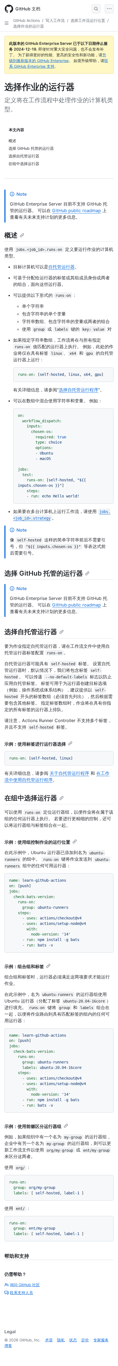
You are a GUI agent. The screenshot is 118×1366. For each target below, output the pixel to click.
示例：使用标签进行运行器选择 (35, 744)
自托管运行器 (61, 266)
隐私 (61, 1340)
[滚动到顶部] (105, 1354)
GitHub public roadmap (76, 210)
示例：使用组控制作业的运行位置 (37, 842)
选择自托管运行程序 (78, 389)
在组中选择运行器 (30, 798)
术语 (49, 1340)
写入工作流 (55, 20)
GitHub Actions (26, 20)
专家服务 (101, 1340)
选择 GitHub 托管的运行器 (43, 573)
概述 (11, 235)
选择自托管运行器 (30, 632)
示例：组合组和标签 (24, 966)
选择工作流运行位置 (88, 20)
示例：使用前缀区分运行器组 (32, 1126)
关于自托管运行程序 (69, 773)
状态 (73, 1340)
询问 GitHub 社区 (25, 1284)
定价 (85, 1340)
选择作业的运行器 (28, 26)
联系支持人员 (21, 1292)
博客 (8, 1345)
